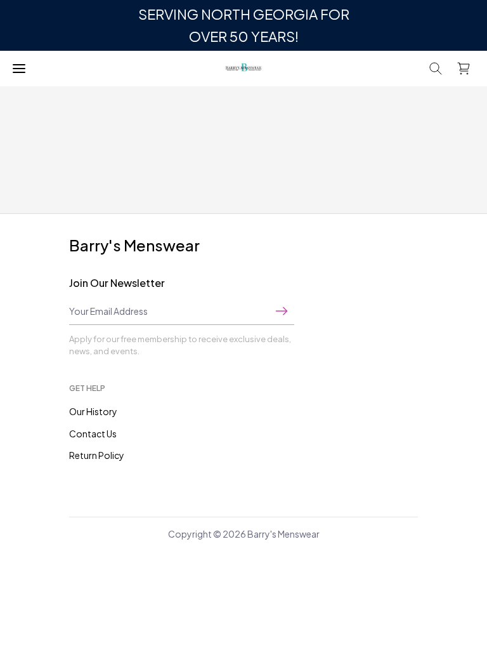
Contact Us (93, 433)
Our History (93, 411)
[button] (436, 69)
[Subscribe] (281, 311)
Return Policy (96, 455)
